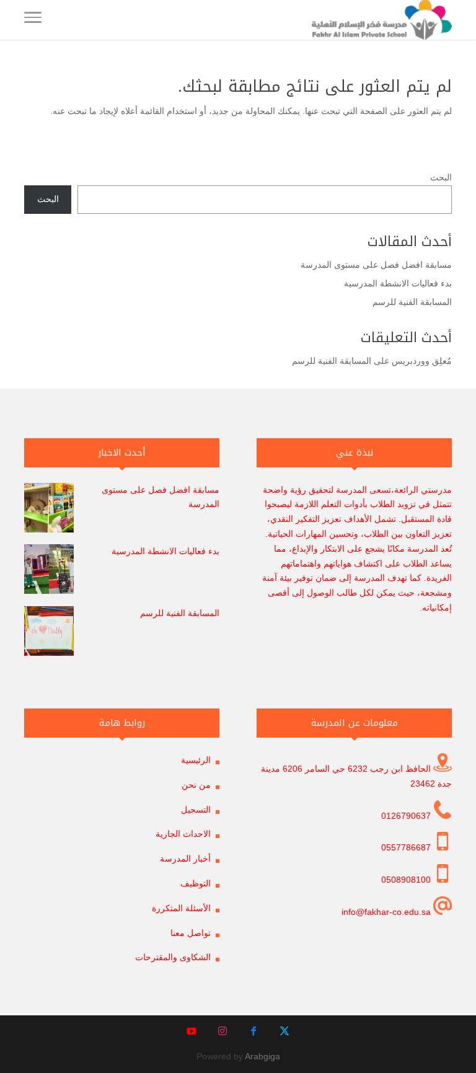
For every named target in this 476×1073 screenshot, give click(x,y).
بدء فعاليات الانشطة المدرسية (398, 283)
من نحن (196, 785)
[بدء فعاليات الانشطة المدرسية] (49, 571)
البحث (441, 177)
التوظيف (195, 883)
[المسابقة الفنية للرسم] (49, 633)
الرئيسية (196, 760)
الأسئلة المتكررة (181, 908)
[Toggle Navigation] (33, 19)
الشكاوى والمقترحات (173, 957)
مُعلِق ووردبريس (422, 361)
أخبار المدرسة (185, 858)
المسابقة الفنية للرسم (412, 302)
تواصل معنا (190, 933)
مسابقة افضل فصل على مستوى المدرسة (376, 265)
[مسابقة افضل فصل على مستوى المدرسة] (49, 510)
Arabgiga (262, 1056)
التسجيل (196, 810)
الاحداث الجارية (183, 834)
